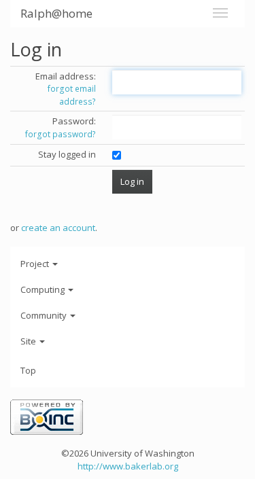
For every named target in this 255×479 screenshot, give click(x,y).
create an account (58, 227)
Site (29, 341)
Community (44, 315)
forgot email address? (72, 95)
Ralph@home (56, 13)
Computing (43, 289)
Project (35, 264)
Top (28, 370)
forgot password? (60, 134)
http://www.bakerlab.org (128, 466)
